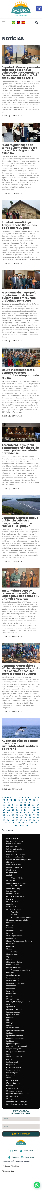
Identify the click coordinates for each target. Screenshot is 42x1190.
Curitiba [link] (10, 904)
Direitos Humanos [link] (14, 909)
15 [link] (22, 800)
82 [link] (38, 818)
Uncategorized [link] (12, 1096)
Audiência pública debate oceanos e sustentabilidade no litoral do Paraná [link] (20, 745)
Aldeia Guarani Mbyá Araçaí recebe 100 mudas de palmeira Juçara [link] (19, 225)
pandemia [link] (11, 1007)
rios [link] (8, 1054)
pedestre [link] (10, 1025)
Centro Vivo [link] (11, 870)
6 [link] (28, 797)
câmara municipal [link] (14, 865)
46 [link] (38, 807)
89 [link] (30, 820)
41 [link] (16, 807)
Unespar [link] (10, 1099)
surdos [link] (14, 915)
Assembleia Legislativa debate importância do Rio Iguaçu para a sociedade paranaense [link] (20, 449)
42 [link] (20, 807)
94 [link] (14, 823)
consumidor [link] (12, 891)
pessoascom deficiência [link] (16, 1030)
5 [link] (25, 797)
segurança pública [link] (14, 1067)
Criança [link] (14, 951)
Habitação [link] (11, 943)
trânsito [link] (10, 1085)
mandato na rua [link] (13, 975)
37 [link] (38, 805)
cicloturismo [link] (12, 872)
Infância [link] (10, 949)
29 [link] (4, 805)
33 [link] (21, 805)
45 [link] (34, 807)
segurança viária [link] (13, 1070)
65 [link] (4, 815)
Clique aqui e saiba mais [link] (12, 116)
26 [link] (29, 802)
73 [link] (38, 815)
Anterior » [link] (24, 825)
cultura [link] (10, 899)
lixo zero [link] (10, 972)
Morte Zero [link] (11, 993)
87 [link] (21, 820)
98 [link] (32, 823)
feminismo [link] (11, 938)
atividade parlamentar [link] (15, 857)
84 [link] (8, 820)
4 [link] (22, 797)
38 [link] (4, 807)
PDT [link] (8, 1020)
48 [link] (8, 810)
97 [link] (27, 823)
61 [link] (25, 812)
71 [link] (30, 815)
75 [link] (9, 818)
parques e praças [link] (13, 1012)
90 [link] (34, 820)
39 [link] (8, 807)
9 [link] (38, 797)
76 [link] (13, 818)
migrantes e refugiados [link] (16, 983)
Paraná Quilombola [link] (14, 1009)
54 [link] (34, 810)
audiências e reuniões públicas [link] (19, 859)
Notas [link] (9, 996)
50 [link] (17, 810)
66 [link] (8, 815)
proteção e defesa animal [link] (17, 1046)
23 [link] (16, 802)
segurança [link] (11, 1064)
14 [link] (19, 800)
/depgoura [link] (15, 1157)
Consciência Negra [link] (14, 888)
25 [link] (25, 802)
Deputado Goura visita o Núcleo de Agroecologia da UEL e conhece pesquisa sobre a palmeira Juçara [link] (21, 670)
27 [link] (33, 802)
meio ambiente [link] (13, 978)
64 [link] (38, 812)
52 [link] (25, 810)
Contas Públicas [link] (13, 893)
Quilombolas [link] (17, 886)
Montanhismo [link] (12, 988)
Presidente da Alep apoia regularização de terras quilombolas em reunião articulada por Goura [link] (19, 296)
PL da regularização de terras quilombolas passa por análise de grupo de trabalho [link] (19, 149)
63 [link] (33, 812)
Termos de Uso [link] (8, 1171)
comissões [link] (11, 880)
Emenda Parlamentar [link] (15, 930)
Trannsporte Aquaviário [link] (21, 970)
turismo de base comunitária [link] (18, 1093)
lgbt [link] (8, 957)
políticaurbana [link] (12, 1041)
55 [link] (38, 810)
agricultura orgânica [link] (15, 841)
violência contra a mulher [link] (21, 917)
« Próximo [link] (6, 797)
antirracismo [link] (12, 851)
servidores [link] (11, 1075)
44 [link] (29, 807)
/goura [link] (16, 1150)
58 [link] (12, 812)
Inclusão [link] (15, 912)
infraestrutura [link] (12, 954)
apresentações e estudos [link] (16, 854)
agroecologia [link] (12, 846)
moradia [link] (10, 991)
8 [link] (35, 797)
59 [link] (17, 812)
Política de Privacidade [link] (10, 1166)
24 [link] (21, 802)
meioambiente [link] (12, 980)
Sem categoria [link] (12, 1072)
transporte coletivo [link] (14, 1091)
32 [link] (17, 805)
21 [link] (8, 802)
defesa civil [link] (11, 907)
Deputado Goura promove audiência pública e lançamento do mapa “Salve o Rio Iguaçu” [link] (20, 522)
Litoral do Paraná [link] (13, 967)
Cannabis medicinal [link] (14, 867)
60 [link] (21, 812)
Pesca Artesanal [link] (13, 1028)
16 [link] (26, 800)
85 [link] (13, 820)
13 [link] (15, 800)
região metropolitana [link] (15, 1049)
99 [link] (36, 823)
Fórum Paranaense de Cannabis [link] (19, 941)
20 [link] (4, 802)
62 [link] (29, 812)
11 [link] (7, 800)
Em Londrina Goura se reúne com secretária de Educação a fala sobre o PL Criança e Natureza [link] (20, 594)
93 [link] (10, 823)
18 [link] (34, 800)
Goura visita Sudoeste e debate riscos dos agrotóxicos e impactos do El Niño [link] (20, 374)
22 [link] (12, 802)
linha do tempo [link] (13, 964)
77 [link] (17, 818)
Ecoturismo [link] (11, 925)
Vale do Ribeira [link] (17, 878)
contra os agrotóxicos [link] (15, 896)
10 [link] (4, 800)
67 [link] (13, 815)
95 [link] (19, 823)
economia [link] (11, 922)
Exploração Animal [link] (14, 936)
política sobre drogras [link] (15, 1038)
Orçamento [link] (11, 1004)
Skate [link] (9, 1078)
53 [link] (29, 810)
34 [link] (25, 805)
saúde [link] (9, 1059)
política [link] (10, 1033)
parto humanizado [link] (14, 1014)
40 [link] (12, 807)
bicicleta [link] (10, 862)
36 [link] (33, 805)
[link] (39, 8)
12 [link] (11, 800)
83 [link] (4, 820)
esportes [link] (10, 933)
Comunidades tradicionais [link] (17, 883)
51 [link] (21, 810)
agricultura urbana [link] (14, 843)
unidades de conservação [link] (17, 1101)
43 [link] (25, 807)
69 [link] (21, 815)
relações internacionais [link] (16, 1051)
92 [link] (6, 823)
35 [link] (29, 805)
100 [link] (16, 825)
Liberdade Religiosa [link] (14, 962)
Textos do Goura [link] (13, 1083)
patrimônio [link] (11, 1017)
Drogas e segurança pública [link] (17, 920)
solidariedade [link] (12, 1080)
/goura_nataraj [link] (28, 1150)
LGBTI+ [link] (10, 959)
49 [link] (13, 810)
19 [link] (38, 800)
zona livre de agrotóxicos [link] (17, 1104)
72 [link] (34, 815)
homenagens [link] (12, 946)
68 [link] (17, 815)
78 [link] (21, 818)
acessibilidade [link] (12, 838)
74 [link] (4, 818)
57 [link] (8, 812)
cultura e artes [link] (12, 901)
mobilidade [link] (11, 986)
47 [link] (4, 810)
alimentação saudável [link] (15, 849)
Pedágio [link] (10, 1022)
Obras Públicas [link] (13, 999)
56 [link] (4, 812)
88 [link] (25, 820)
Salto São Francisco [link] (14, 1057)
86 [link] (17, 820)
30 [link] (9, 805)
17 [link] (30, 800)
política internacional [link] (15, 1036)
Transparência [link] (12, 1088)
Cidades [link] (10, 875)
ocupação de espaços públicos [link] (19, 1001)
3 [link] (19, 797)
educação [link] (11, 928)
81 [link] (34, 818)
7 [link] (31, 797)
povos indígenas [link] (13, 1043)
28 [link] (38, 802)
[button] (4, 23)
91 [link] (38, 820)
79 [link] (25, 818)
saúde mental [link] (12, 1062)
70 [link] (26, 815)
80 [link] (30, 818)
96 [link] (23, 823)
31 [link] (12, 805)
